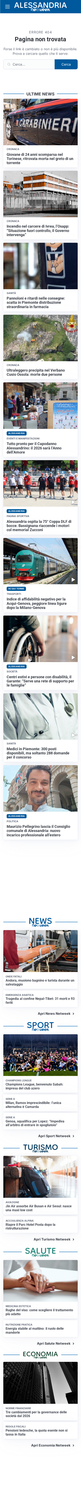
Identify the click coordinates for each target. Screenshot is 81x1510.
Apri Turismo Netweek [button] (52, 1239)
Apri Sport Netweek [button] (54, 1136)
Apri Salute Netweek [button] (53, 1343)
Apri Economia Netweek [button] (50, 1445)
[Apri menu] (7, 6)
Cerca (66, 64)
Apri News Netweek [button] (54, 1013)
